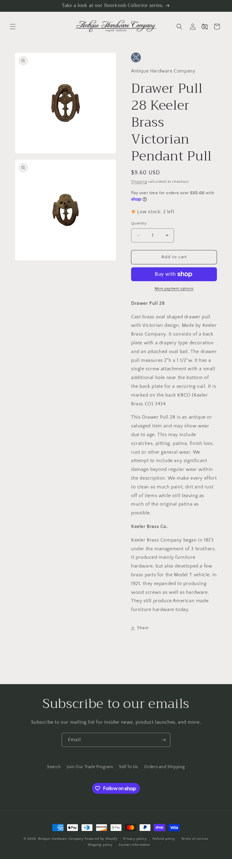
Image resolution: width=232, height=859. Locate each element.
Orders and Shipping (164, 766)
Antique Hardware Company (61, 839)
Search (54, 766)
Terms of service (194, 839)
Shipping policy (100, 845)
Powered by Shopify (101, 839)
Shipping (139, 182)
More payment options (174, 289)
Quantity (139, 223)
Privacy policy (135, 839)
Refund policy (164, 839)
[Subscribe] (163, 740)
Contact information (134, 845)
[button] (12, 26)
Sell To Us (128, 766)
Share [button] (143, 628)
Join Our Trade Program (90, 766)
